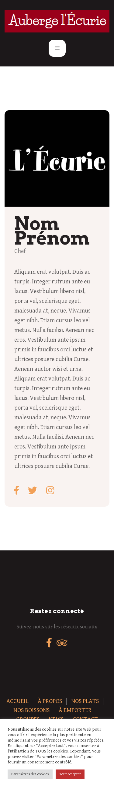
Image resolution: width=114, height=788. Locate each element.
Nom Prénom (51, 230)
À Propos (50, 701)
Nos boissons (31, 710)
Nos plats (85, 701)
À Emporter (75, 710)
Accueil (17, 701)
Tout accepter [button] (70, 774)
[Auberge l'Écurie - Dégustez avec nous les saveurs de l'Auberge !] (57, 21)
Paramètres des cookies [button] (30, 774)
